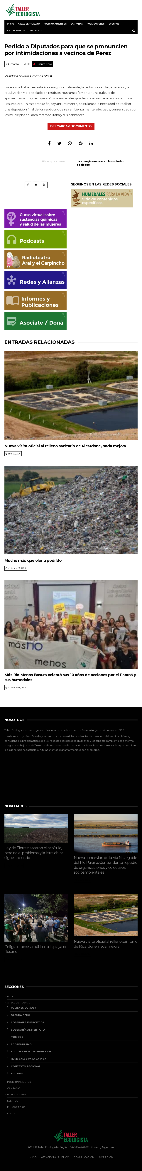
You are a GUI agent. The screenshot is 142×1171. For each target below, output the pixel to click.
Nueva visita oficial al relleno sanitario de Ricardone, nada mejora (65, 446)
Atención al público (55, 1157)
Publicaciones (96, 24)
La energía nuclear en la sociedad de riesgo (100, 163)
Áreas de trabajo (29, 24)
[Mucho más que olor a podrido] (71, 510)
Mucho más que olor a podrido (33, 560)
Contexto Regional (25, 1066)
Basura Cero (44, 64)
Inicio (10, 24)
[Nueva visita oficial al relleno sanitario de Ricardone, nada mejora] (71, 395)
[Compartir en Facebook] (49, 143)
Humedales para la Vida (28, 1058)
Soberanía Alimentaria (28, 1029)
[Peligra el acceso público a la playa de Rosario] (36, 918)
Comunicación (84, 1157)
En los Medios (16, 30)
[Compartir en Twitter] (59, 143)
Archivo (17, 1073)
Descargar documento (71, 126)
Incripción (106, 1157)
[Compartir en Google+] (70, 143)
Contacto (34, 30)
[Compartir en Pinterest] (80, 143)
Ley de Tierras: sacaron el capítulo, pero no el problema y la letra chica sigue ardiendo (33, 853)
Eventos (114, 24)
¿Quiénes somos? (23, 1007)
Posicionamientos (55, 24)
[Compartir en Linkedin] (91, 143)
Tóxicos (17, 1036)
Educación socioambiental (31, 1051)
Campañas (76, 24)
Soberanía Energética (27, 1022)
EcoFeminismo (21, 1044)
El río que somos (53, 161)
